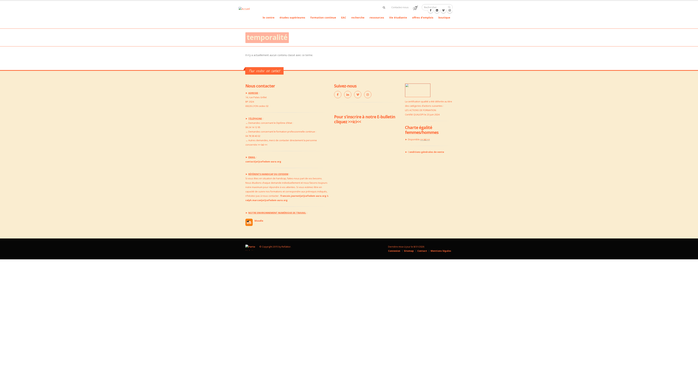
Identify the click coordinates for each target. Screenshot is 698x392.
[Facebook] (430, 10)
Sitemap (409, 250)
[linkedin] (437, 10)
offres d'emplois (422, 17)
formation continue (323, 17)
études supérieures (292, 17)
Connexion (394, 250)
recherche (357, 17)
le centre (268, 17)
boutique (444, 17)
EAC (343, 17)
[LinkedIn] (347, 94)
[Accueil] (249, 8)
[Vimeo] (357, 94)
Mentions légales (441, 250)
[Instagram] (367, 94)
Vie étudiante (398, 17)
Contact (422, 250)
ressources (377, 17)
